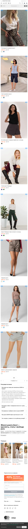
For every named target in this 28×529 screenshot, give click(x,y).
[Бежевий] (1, 51)
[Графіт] (1, 143)
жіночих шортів (5, 432)
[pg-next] (24, 380)
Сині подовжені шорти (6, 94)
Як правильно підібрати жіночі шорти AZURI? (13, 411)
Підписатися (14, 491)
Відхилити (19, 527)
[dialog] (14, 525)
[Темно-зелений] (3, 189)
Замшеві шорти (4, 278)
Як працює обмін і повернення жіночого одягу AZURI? (13, 406)
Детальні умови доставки (7, 401)
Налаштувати (4, 527)
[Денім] (3, 51)
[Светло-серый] (1, 373)
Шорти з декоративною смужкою (9, 370)
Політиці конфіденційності (12, 524)
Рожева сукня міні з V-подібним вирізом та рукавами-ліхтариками (6, 461)
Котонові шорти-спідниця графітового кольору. (12, 140)
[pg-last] (26, 380)
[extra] (26, 6)
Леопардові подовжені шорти (8, 48)
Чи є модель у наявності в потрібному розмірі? (13, 418)
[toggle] (24, 1)
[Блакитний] (3, 281)
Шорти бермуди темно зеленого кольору (11, 232)
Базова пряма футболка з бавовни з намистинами (17, 461)
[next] (25, 442)
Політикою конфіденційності (9, 495)
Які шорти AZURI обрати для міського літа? (12, 414)
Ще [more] (14, 377)
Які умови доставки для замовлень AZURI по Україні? (13, 388)
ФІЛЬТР (4, 6)
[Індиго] (1, 189)
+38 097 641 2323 (6, 0)
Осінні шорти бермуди (6, 186)
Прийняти (24, 527)
